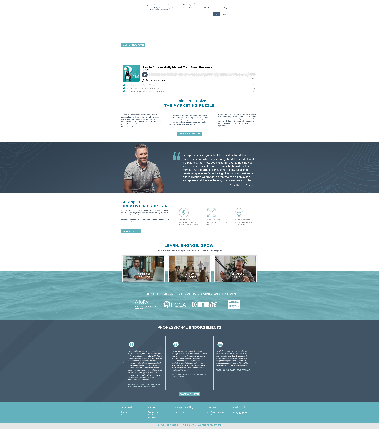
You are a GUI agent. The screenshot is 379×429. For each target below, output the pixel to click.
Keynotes (189, 277)
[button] (123, 362)
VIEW (189, 274)
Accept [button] (217, 14)
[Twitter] (243, 413)
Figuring (235, 274)
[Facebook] (234, 413)
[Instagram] (237, 413)
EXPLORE (143, 274)
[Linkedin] (240, 413)
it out (236, 277)
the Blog (143, 277)
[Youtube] (246, 413)
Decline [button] (225, 14)
